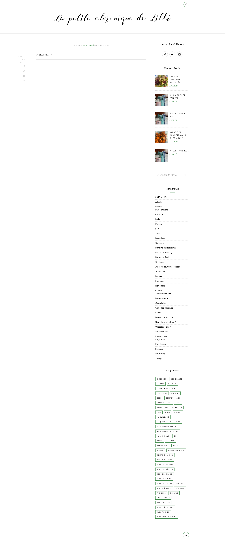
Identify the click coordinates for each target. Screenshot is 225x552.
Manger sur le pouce (164, 317)
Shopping (159, 349)
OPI (175, 436)
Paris (159, 441)
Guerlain (177, 407)
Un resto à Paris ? (163, 327)
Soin (157, 228)
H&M (159, 412)
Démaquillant (164, 403)
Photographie (161, 336)
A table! (173, 86)
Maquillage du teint (167, 431)
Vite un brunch (161, 331)
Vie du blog (160, 353)
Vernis (158, 233)
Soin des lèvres (165, 469)
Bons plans (160, 238)
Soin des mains (164, 474)
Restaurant (163, 445)
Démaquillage (173, 398)
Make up (159, 219)
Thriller (161, 493)
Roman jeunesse (176, 450)
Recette (170, 441)
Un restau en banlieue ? (165, 322)
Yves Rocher (163, 512)
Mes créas (159, 281)
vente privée (163, 502)
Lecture (158, 276)
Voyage (158, 358)
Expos (158, 312)
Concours (159, 243)
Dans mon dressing (163, 252)
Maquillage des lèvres (168, 422)
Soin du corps (164, 479)
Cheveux (159, 214)
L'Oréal (178, 412)
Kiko (167, 412)
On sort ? (159, 290)
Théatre (174, 493)
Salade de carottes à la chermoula (177, 135)
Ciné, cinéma (161, 303)
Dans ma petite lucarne (165, 247)
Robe (175, 445)
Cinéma (160, 384)
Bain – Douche (161, 209)
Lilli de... (44, 55)
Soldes (180, 483)
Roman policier (165, 455)
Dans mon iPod (162, 257)
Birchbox (162, 379)
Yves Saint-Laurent (167, 517)
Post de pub (160, 344)
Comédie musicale (166, 388)
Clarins (172, 384)
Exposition (162, 407)
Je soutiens (160, 271)
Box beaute (176, 379)
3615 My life (161, 197)
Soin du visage (164, 483)
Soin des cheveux (166, 464)
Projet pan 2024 (179, 151)
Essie (178, 403)
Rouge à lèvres (164, 460)
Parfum (158, 224)
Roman (160, 450)
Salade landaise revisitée (174, 79)
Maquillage (163, 417)
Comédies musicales (164, 308)
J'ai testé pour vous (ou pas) (167, 266)
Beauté (173, 101)
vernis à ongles (165, 507)
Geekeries (159, 262)
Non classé (160, 286)
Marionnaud (163, 436)
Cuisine (175, 393)
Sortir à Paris (164, 488)
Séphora (180, 488)
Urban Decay (163, 498)
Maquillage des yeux (168, 426)
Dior (159, 398)
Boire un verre (161, 298)
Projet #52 (160, 339)
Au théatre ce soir (163, 293)
